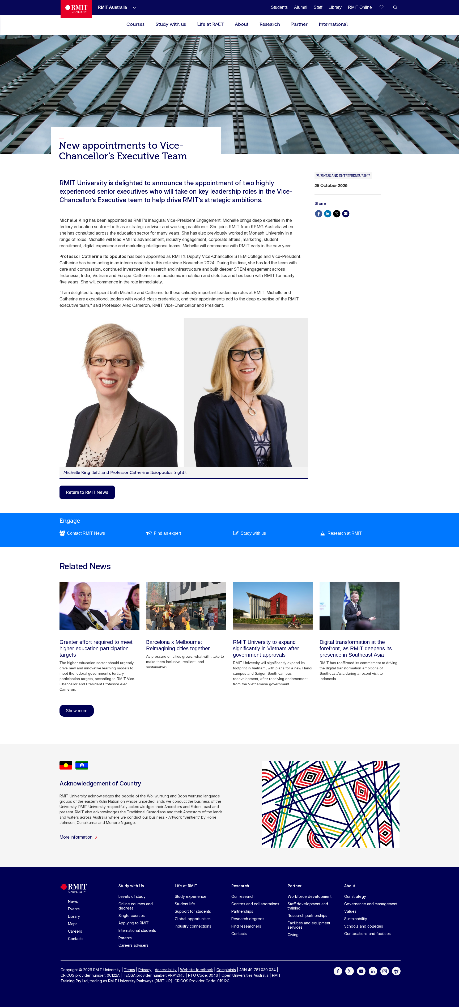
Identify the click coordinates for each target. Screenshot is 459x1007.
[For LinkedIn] (373, 970)
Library (74, 916)
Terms (129, 969)
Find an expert (167, 533)
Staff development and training (308, 906)
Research (270, 24)
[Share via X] (337, 213)
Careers (75, 931)
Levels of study (132, 896)
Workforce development (310, 896)
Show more (76, 710)
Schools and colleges (363, 926)
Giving (293, 934)
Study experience (190, 896)
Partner (299, 24)
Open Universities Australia (245, 975)
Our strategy (355, 896)
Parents (125, 938)
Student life (185, 904)
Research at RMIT (345, 533)
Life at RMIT (210, 24)
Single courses (131, 915)
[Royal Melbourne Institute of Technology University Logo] (76, 9)
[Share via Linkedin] (328, 213)
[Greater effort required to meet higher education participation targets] (99, 606)
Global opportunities (193, 918)
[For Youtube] (361, 970)
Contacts (75, 938)
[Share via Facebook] (318, 213)
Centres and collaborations (255, 904)
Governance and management (370, 904)
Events (74, 909)
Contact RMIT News (86, 533)
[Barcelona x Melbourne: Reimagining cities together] (186, 606)
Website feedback (196, 969)
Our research (242, 896)
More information (76, 837)
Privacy (144, 969)
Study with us (171, 24)
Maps (73, 923)
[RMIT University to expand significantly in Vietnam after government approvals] (273, 606)
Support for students (193, 911)
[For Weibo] (396, 970)
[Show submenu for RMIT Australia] (132, 7)
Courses (135, 24)
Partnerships (242, 911)
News (73, 901)
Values (350, 911)
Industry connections (193, 926)
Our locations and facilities (367, 933)
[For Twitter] (349, 970)
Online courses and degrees (135, 906)
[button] (395, 7)
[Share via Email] (346, 213)
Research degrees (247, 918)
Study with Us (131, 885)
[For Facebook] (338, 970)
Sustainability (355, 918)
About (241, 24)
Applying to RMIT (133, 923)
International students (137, 930)
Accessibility (166, 969)
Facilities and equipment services (309, 925)
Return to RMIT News (87, 492)
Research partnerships (307, 915)
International (333, 24)
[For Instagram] (384, 970)
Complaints (226, 969)
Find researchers (246, 926)
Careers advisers (133, 945)
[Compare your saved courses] (384, 7)
